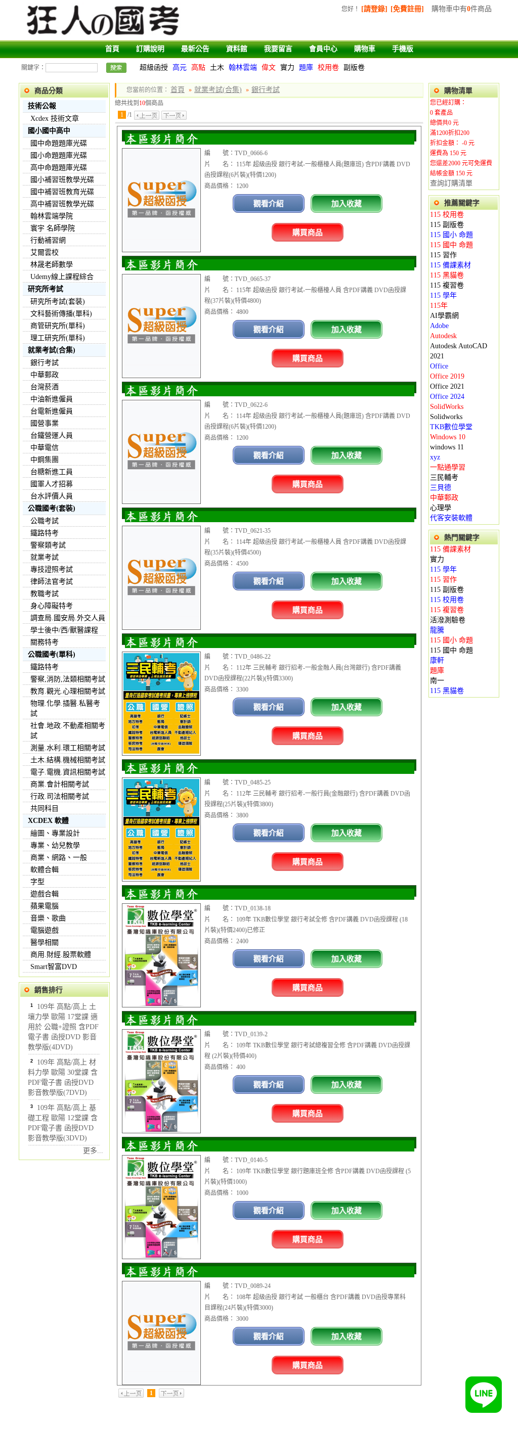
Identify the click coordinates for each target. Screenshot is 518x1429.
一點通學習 (447, 467)
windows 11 (447, 447)
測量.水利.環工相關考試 (67, 748)
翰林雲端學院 (51, 216)
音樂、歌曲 (48, 918)
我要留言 (278, 49)
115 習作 (443, 255)
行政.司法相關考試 (59, 796)
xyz (435, 457)
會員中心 (323, 49)
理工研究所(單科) (57, 338)
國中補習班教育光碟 (62, 192)
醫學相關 (44, 942)
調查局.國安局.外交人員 (67, 618)
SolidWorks (446, 406)
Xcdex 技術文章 (54, 118)
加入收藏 (346, 203)
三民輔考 (444, 477)
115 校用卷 (447, 214)
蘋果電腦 (44, 906)
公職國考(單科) (51, 654)
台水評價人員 (51, 496)
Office (439, 366)
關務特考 (44, 642)
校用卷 (328, 67)
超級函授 (154, 67)
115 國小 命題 (451, 235)
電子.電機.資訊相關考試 (67, 772)
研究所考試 (45, 289)
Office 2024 (447, 396)
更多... (93, 1151)
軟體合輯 (44, 869)
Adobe (439, 326)
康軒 (437, 660)
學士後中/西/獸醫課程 (64, 630)
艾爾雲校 (44, 252)
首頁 (112, 49)
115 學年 (443, 295)
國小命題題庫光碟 (58, 155)
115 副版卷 (447, 224)
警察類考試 (48, 545)
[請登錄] (374, 9)
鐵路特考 (44, 533)
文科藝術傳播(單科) (61, 313)
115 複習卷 (447, 285)
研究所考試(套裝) (57, 301)
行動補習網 (48, 240)
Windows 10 (447, 437)
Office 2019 (447, 376)
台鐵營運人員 (51, 435)
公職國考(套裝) (51, 508)
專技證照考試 (51, 569)
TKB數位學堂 (451, 427)
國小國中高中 (49, 130)
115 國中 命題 (451, 245)
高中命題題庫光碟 (58, 167)
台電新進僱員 (51, 411)
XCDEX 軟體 (48, 820)
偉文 (269, 67)
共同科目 (44, 808)
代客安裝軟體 (451, 518)
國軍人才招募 (51, 484)
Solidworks (446, 417)
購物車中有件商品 (461, 9)
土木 (217, 67)
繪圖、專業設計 (55, 833)
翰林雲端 (243, 67)
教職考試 (44, 593)
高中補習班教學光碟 (62, 204)
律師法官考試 (51, 581)
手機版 (402, 49)
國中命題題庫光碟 (58, 143)
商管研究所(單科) (57, 326)
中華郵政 (44, 375)
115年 (439, 305)
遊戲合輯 (44, 894)
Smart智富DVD (53, 967)
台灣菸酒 (44, 387)
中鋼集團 (44, 460)
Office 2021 (447, 386)
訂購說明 (150, 49)
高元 (179, 67)
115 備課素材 (450, 265)
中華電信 (44, 447)
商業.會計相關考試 (59, 784)
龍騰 (437, 630)
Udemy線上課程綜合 (62, 277)
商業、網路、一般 (58, 857)
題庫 (306, 67)
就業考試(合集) (51, 350)
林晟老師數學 (51, 264)
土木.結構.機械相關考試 (67, 760)
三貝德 (440, 487)
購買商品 (307, 232)
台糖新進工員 (51, 472)
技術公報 (42, 106)
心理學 (440, 508)
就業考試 (44, 557)
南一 (437, 680)
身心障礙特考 (51, 606)
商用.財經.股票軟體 (60, 954)
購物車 (364, 49)
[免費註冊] (407, 9)
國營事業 (44, 423)
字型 (37, 882)
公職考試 (44, 521)
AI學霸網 (444, 315)
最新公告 (195, 49)
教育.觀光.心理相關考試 (67, 691)
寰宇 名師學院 (52, 228)
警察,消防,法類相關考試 (67, 679)
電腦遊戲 (44, 930)
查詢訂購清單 (451, 183)
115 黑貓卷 (447, 275)
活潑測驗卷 (447, 620)
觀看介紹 (268, 203)
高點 (198, 67)
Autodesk (443, 336)
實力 (287, 67)
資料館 (236, 49)
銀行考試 (44, 362)
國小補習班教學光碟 (62, 179)
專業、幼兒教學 (55, 845)
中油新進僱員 (51, 399)
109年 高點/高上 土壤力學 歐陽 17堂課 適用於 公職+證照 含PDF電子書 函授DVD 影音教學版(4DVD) (63, 1027)
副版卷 (354, 67)
